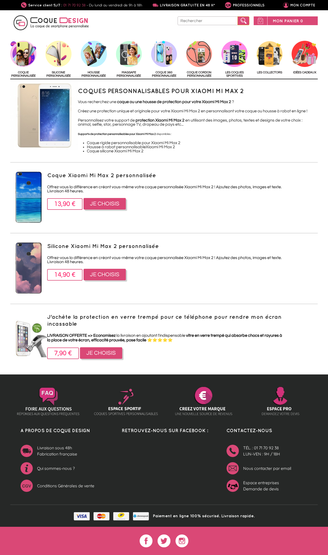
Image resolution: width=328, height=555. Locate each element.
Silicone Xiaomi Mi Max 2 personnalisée (103, 246)
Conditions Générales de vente (65, 485)
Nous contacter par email (267, 468)
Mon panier (288, 20)
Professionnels (248, 5)
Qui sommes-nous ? (56, 468)
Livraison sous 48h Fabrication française (57, 451)
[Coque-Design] (51, 23)
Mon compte (302, 5)
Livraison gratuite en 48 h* (187, 5)
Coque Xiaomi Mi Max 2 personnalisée (101, 175)
